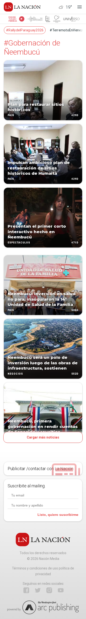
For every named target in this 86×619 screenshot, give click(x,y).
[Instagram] (49, 590)
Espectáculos (19, 242)
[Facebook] (26, 590)
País (11, 115)
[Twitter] (38, 590)
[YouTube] (60, 590)
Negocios (15, 373)
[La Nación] (22, 6)
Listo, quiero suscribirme (58, 515)
